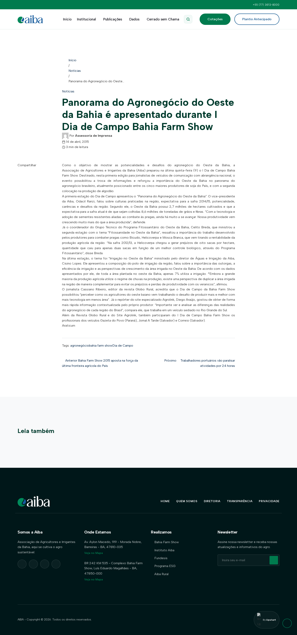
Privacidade (269, 501)
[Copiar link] (19, 186)
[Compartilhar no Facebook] (19, 181)
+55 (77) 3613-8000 (266, 4)
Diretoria (212, 501)
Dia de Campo (122, 345)
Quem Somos (186, 501)
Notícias (74, 71)
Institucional (86, 19)
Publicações (112, 19)
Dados (134, 19)
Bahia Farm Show (166, 542)
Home (165, 501)
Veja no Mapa (93, 553)
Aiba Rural (161, 574)
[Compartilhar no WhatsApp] (19, 170)
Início (67, 19)
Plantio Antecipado (257, 19)
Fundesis (160, 558)
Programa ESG (165, 566)
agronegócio (79, 345)
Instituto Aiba (164, 550)
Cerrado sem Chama (163, 19)
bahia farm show (100, 345)
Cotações (215, 19)
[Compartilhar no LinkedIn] (19, 176)
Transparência (239, 501)
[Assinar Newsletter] (274, 560)
